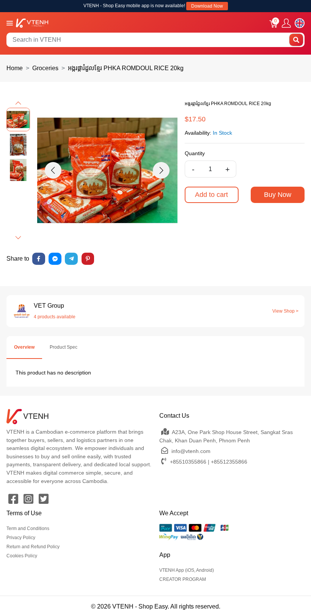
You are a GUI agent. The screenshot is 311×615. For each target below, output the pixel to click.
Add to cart (211, 194)
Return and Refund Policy (33, 546)
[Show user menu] (286, 23)
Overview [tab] (24, 347)
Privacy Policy (20, 537)
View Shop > (285, 311)
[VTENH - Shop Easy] (32, 22)
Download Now (207, 6)
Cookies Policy (21, 555)
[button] (18, 103)
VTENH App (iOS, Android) (186, 570)
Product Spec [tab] (63, 347)
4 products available (54, 316)
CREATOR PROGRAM (182, 579)
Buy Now (277, 194)
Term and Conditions (27, 528)
